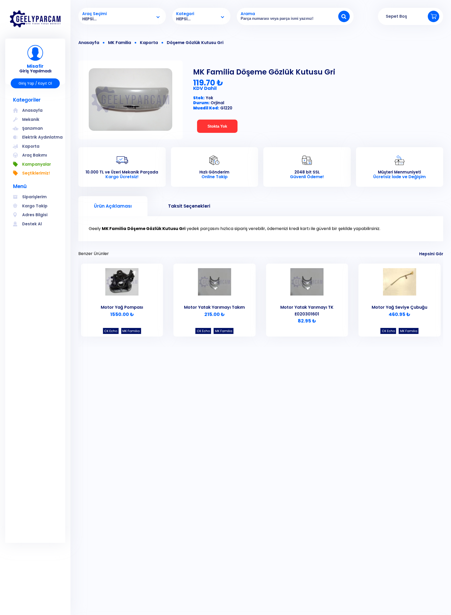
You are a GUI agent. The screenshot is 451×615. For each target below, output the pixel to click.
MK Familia (119, 43)
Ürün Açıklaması (113, 206)
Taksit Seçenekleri (189, 206)
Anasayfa (88, 43)
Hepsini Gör (431, 254)
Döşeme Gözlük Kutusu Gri (195, 43)
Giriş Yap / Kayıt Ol (35, 83)
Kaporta (149, 43)
